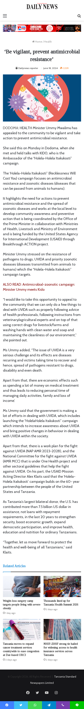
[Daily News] (42, 6)
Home (38, 41)
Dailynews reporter (28, 68)
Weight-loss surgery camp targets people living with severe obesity (21, 604)
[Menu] (5, 16)
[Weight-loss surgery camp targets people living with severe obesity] (21, 586)
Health (48, 41)
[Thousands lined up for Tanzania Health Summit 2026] (62, 586)
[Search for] (79, 16)
